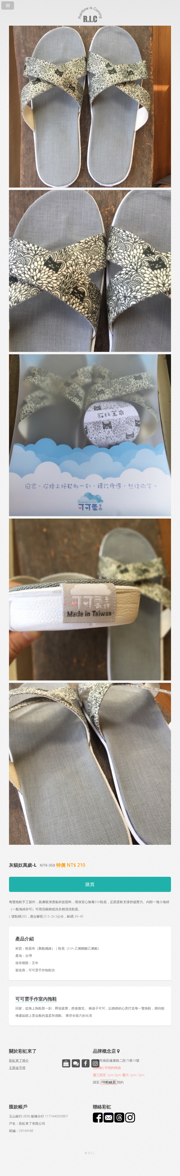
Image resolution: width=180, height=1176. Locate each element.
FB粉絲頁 (108, 1082)
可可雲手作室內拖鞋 (36, 999)
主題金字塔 (17, 1067)
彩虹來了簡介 (19, 1060)
